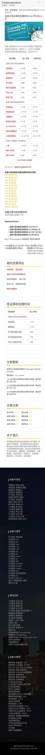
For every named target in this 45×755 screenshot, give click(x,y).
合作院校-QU (13, 554)
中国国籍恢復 (13, 642)
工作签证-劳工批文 (15, 507)
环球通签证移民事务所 (11, 3)
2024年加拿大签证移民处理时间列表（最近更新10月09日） (24, 393)
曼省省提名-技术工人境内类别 (19, 694)
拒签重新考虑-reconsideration (19, 632)
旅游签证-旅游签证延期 (17, 487)
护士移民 (11, 728)
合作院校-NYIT (13, 571)
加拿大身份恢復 (14, 639)
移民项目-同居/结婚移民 (17, 670)
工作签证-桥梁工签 (15, 603)
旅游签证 (9, 68)
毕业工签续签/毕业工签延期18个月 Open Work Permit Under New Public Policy (34, 249)
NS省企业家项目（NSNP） (18, 713)
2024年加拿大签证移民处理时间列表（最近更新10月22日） (24, 380)
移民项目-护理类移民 (16, 679)
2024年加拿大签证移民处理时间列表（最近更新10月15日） (24, 386)
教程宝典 (24, 416)
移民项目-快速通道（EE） (18, 662)
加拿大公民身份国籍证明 (16, 274)
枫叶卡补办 (10, 155)
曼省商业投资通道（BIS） (18, 696)
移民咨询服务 (12, 288)
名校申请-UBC (13, 539)
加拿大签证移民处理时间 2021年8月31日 (25, 229)
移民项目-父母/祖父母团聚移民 (20, 672)
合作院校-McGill (14, 556)
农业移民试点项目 (15, 718)
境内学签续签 (11, 87)
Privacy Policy (25, 748)
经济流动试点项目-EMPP (17, 519)
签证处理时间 (35, 239)
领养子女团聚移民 (15, 730)
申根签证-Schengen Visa (17, 635)
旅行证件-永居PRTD (15, 504)
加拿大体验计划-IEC (15, 502)
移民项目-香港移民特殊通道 (18, 716)
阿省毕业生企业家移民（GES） (19, 708)
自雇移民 (9, 116)
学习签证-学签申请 (15, 495)
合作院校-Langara (14, 568)
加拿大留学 (11, 416)
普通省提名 (10, 111)
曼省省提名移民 (14, 691)
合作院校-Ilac (13, 575)
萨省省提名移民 (14, 687)
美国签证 (24, 424)
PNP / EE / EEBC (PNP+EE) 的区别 (20, 667)
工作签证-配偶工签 (15, 509)
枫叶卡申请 (10, 150)
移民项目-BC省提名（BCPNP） (19, 665)
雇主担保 (19, 269)
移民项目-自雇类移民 (16, 674)
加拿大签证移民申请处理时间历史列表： (21, 172)
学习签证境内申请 (14, 337)
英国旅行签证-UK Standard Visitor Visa (22, 637)
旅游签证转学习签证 (16, 497)
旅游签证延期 (21, 283)
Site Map (34, 748)
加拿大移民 (11, 420)
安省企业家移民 (14, 701)
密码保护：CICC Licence (15, 375)
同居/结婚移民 (11, 131)
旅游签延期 (10, 73)
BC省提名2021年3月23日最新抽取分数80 (14, 247)
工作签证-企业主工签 (16, 516)
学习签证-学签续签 (15, 499)
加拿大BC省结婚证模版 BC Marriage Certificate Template (24, 370)
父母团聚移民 (11, 136)
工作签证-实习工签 (15, 514)
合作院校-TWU (13, 544)
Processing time (15, 239)
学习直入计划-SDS (15, 578)
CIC (7, 239)
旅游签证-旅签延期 (15, 613)
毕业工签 (9, 92)
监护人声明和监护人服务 (17, 580)
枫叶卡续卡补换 (14, 625)
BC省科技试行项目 (15, 682)
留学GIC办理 (13, 583)
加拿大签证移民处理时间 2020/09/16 (24, 226)
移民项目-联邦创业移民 (17, 677)
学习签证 (9, 82)
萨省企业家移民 (14, 689)
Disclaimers (15, 748)
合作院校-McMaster (15, 563)
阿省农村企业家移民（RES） (19, 706)
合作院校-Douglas (15, 566)
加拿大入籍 (12, 623)
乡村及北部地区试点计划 (17, 723)
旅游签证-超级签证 (15, 492)
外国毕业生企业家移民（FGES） (20, 711)
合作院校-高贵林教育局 (17, 573)
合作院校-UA (13, 551)
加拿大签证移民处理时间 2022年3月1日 (24, 234)
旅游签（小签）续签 (16, 620)
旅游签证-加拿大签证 (16, 485)
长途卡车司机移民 (15, 725)
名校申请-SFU (13, 542)
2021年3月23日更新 (16, 160)
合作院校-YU (13, 559)
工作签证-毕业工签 (15, 511)
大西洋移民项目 (14, 720)
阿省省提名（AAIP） (15, 703)
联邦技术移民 (11, 121)
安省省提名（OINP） (16, 699)
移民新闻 (13, 10)
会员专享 (10, 412)
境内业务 (24, 412)
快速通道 (9, 107)
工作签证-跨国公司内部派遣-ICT (20, 610)
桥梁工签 (9, 97)
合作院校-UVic (13, 546)
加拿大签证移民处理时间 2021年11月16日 (25, 232)
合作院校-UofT (13, 549)
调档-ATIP (11, 630)
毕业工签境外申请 (14, 342)
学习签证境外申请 (14, 332)
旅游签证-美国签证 (15, 490)
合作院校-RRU (13, 561)
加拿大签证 (11, 424)
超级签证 (9, 78)
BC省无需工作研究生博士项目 (19, 684)
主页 (6, 10)
